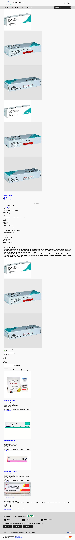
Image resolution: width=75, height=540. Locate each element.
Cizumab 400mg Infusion (9, 400)
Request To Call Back (8, 195)
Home (5, 197)
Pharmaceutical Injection (9, 199)
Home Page (7, 7)
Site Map (33, 532)
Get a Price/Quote (7, 207)
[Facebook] (68, 533)
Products (6, 198)
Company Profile (14, 7)
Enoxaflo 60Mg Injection (9, 440)
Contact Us (29, 7)
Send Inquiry (7, 194)
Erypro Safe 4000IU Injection (10, 471)
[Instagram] (70, 533)
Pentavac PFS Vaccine (9, 497)
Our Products (23, 7)
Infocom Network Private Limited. (17, 537)
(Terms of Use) (18, 536)
